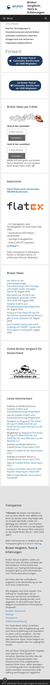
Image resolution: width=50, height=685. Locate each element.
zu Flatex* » (13, 245)
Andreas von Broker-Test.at (20, 469)
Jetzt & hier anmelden (18, 126)
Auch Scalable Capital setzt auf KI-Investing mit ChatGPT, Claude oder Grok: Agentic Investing (24, 327)
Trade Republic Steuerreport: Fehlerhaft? (24, 470)
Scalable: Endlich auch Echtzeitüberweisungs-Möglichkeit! (23, 305)
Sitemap (9, 614)
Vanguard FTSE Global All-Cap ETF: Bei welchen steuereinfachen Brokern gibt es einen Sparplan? (25, 315)
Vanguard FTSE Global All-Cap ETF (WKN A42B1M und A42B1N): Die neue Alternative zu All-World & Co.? (25, 425)
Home (8, 24)
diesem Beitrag (34, 543)
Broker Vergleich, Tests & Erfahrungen (35, 7)
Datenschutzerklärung (16, 621)
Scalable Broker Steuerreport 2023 (23, 447)
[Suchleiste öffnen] (46, 18)
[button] (5, 680)
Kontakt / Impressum (16, 610)
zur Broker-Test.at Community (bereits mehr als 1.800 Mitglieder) (26, 61)
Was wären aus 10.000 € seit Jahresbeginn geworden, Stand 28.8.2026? (21, 298)
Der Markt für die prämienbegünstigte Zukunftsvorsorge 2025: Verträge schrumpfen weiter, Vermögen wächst (23, 286)
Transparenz (11, 617)
